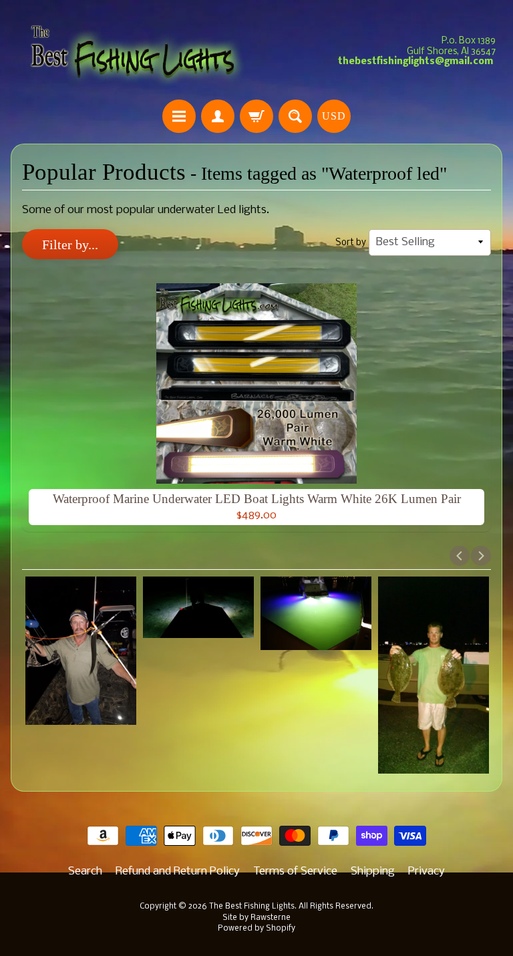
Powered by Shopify (256, 929)
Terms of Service (295, 871)
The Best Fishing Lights (252, 907)
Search (85, 871)
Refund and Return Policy (178, 871)
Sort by (350, 243)
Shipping (373, 871)
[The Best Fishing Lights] (133, 52)
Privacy (426, 871)
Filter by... (70, 244)
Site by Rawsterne (256, 918)
